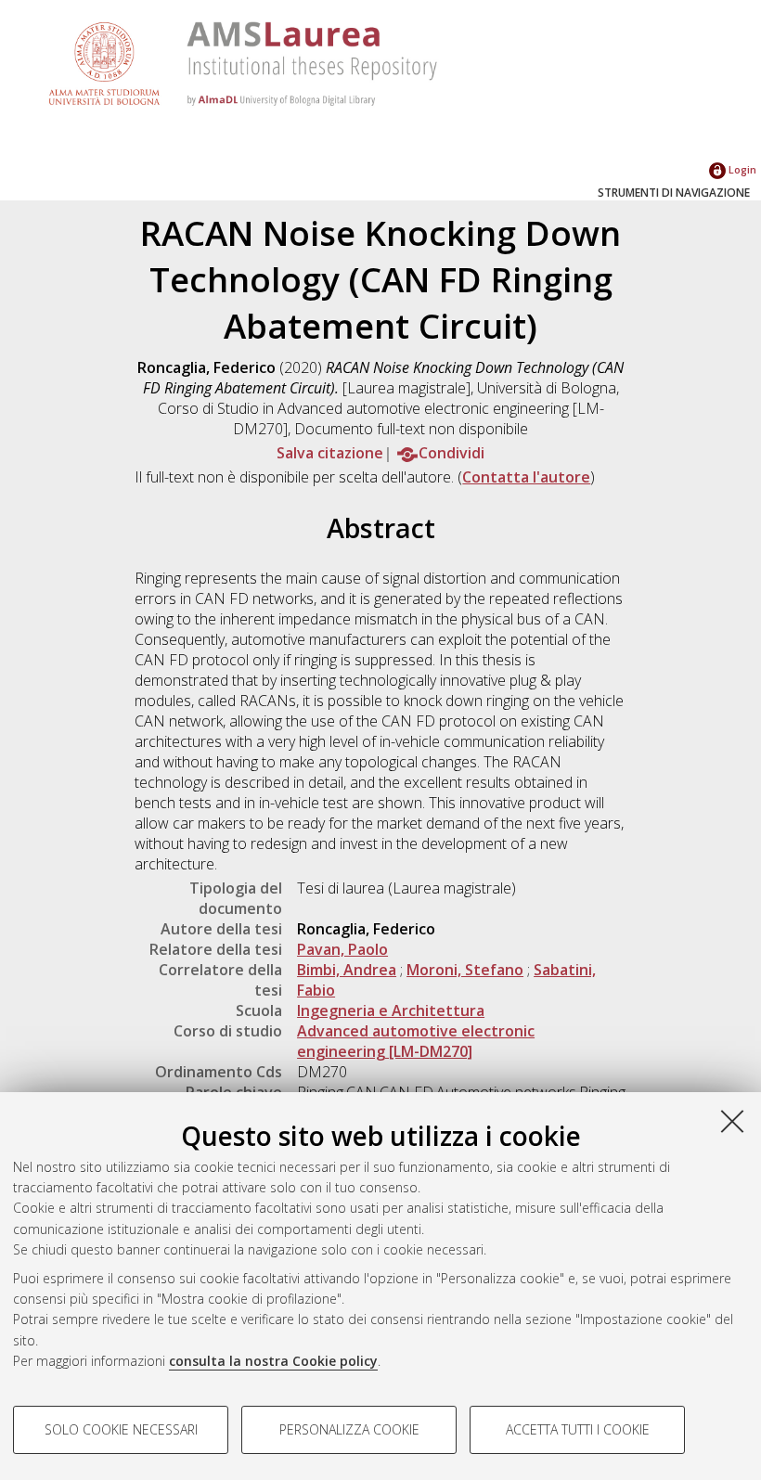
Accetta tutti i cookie (578, 1429)
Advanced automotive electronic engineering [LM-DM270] (416, 1041)
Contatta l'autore (526, 477)
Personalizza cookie (349, 1429)
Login (741, 169)
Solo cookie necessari (121, 1429)
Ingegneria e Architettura (390, 1010)
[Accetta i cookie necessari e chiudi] (732, 1121)
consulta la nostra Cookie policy (273, 1361)
